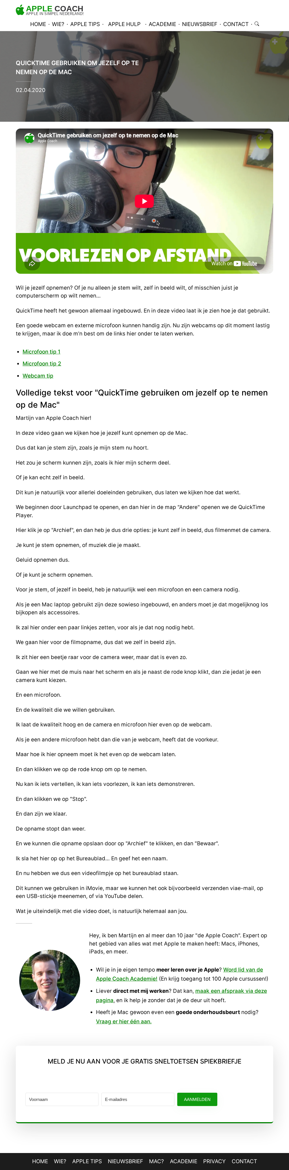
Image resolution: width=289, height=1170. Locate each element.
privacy (214, 1161)
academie (162, 24)
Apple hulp (124, 24)
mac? (156, 1161)
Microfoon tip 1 (41, 351)
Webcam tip (38, 376)
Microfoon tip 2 (42, 363)
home (38, 24)
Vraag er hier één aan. (124, 1021)
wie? (58, 24)
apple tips (85, 24)
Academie (183, 1161)
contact (236, 24)
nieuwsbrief (199, 24)
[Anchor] (10, 393)
